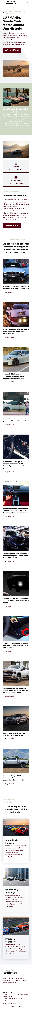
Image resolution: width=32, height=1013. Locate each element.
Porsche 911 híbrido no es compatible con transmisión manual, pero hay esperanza (13, 376)
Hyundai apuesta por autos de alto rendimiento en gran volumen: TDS (16, 287)
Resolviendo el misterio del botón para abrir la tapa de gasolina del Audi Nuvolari (15, 645)
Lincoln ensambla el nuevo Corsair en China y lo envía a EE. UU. (16, 734)
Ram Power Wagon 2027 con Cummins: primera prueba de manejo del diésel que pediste (14, 778)
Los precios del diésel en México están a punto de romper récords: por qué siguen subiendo (15, 690)
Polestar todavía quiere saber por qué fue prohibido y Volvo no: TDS (15, 420)
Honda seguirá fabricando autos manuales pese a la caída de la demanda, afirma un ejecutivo (15, 511)
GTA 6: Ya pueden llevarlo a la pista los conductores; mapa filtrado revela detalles (16, 331)
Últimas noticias (12, 50)
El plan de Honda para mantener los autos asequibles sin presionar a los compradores (15, 556)
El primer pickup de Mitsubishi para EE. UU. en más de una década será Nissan (16, 600)
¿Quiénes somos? (12, 226)
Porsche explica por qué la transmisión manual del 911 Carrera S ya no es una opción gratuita (14, 465)
